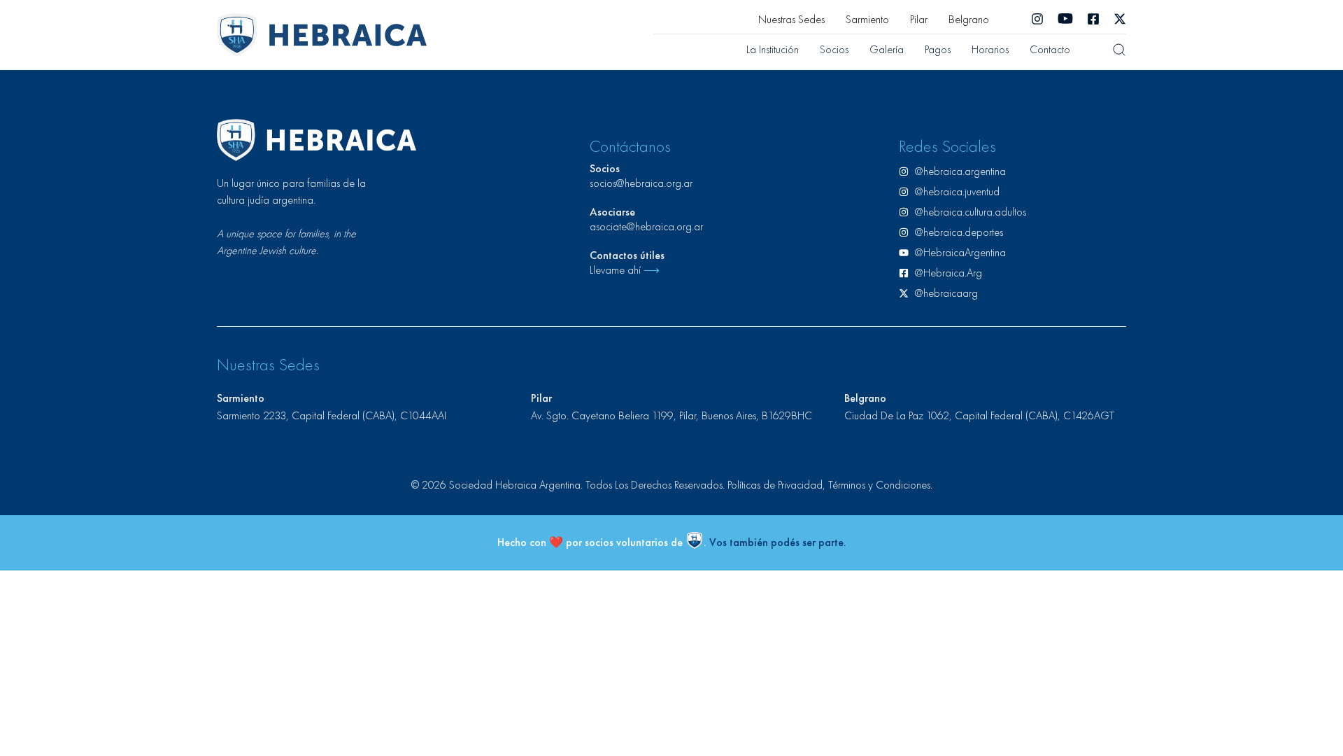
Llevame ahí (625, 269)
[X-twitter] (1120, 19)
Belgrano (968, 19)
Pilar (919, 19)
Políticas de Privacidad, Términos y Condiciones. (829, 484)
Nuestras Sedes (791, 19)
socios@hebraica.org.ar (641, 183)
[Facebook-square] (1093, 19)
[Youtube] (1065, 19)
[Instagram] (1037, 19)
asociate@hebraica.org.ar (646, 226)
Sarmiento (867, 19)
